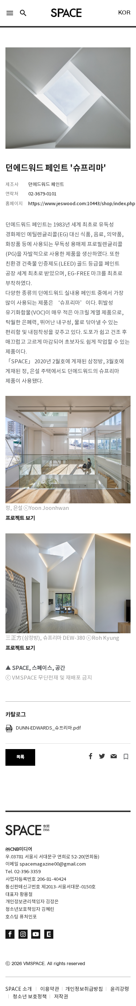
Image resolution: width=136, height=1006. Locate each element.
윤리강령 (119, 989)
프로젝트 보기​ (20, 648)
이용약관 (49, 989)
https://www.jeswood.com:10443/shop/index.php (81, 204)
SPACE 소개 (18, 989)
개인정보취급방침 (84, 989)
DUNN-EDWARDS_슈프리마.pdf (47, 728)
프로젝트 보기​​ (20, 518)
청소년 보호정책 (30, 997)
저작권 (61, 997)
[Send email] (114, 756)
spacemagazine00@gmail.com (53, 864)
